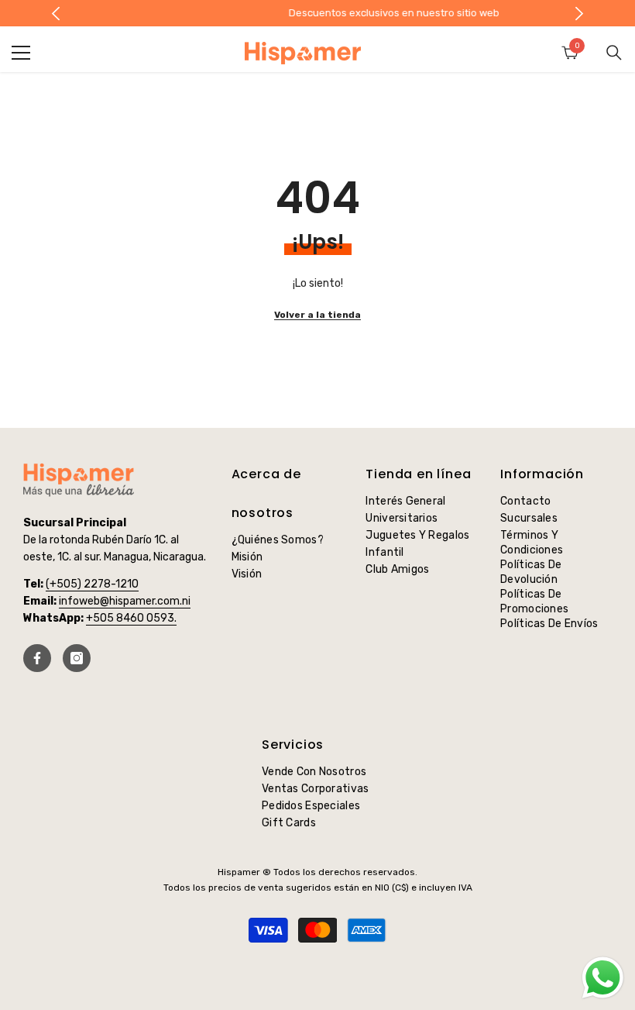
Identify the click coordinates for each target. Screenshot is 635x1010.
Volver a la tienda (317, 314)
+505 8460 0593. (131, 618)
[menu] (21, 52)
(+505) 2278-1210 (92, 584)
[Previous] (56, 13)
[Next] (579, 13)
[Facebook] (37, 658)
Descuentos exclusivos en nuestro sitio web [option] (320, 13)
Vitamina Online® (318, 970)
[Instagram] (77, 658)
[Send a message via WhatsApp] (602, 977)
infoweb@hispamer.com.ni (124, 601)
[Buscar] (614, 52)
